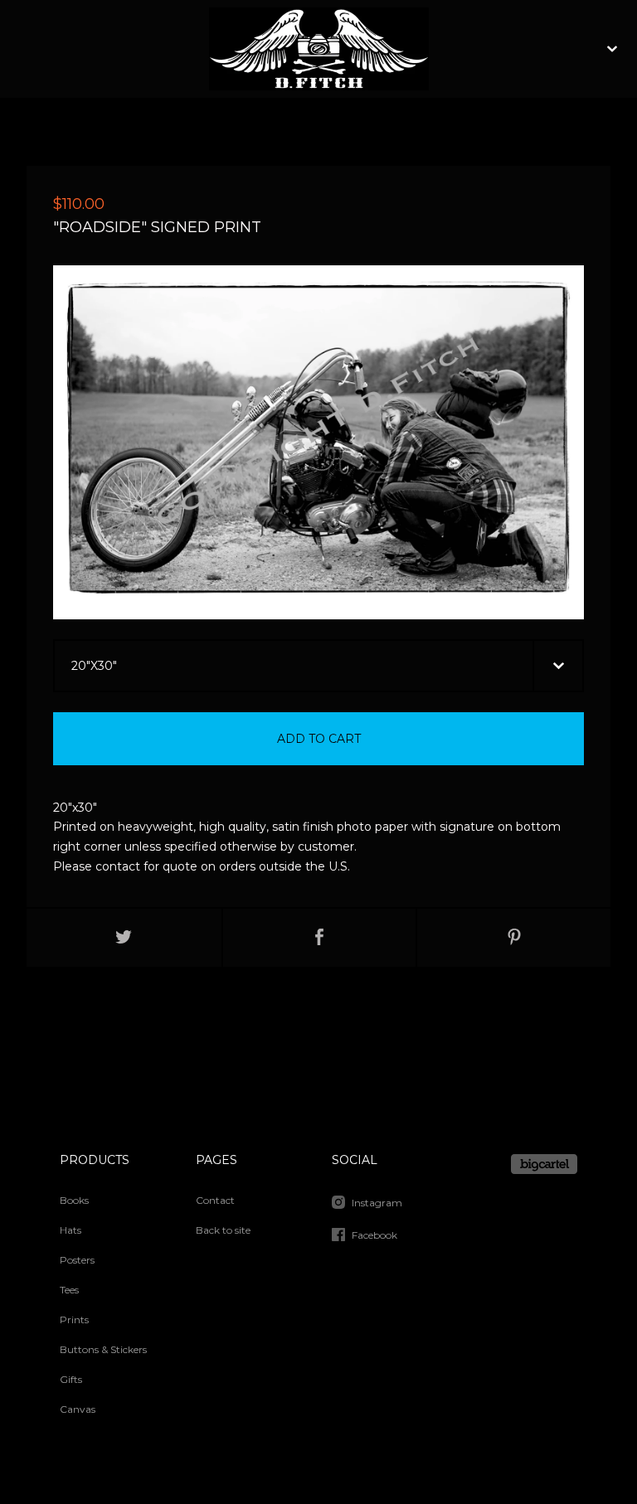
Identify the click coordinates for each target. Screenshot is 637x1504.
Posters (77, 1260)
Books (74, 1200)
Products (94, 1159)
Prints (74, 1319)
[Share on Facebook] (319, 938)
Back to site (223, 1230)
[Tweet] (124, 938)
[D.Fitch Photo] (319, 48)
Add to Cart (319, 738)
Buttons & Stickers (103, 1349)
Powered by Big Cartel (544, 1164)
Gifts (71, 1379)
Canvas (77, 1409)
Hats (70, 1230)
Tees (69, 1289)
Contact (215, 1200)
